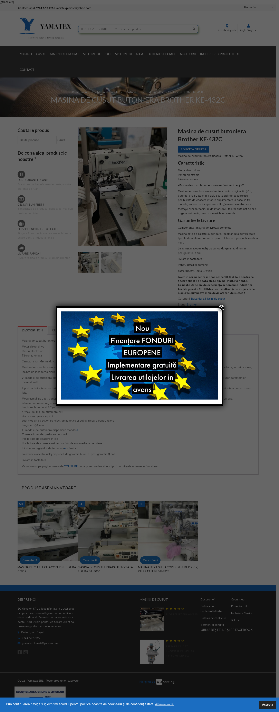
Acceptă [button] (267, 704)
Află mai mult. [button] (164, 704)
